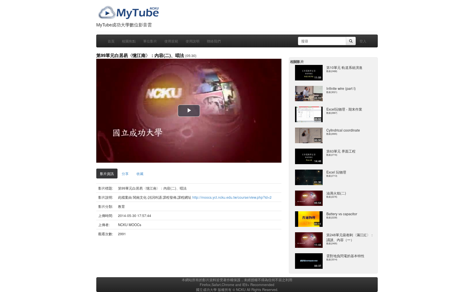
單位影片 (150, 41)
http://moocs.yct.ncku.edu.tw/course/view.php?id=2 (232, 197)
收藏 (140, 173)
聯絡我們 (214, 41)
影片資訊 (107, 173)
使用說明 (192, 41)
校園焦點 (129, 41)
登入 (362, 41)
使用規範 (171, 41)
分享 (125, 173)
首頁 (111, 41)
